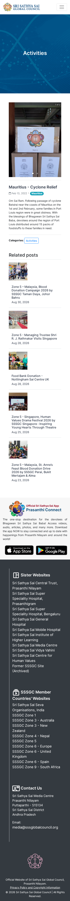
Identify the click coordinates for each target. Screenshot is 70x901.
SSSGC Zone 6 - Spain (30, 762)
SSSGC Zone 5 (24, 741)
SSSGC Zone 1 (24, 715)
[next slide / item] (58, 139)
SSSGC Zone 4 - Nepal (30, 736)
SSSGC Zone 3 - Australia (33, 720)
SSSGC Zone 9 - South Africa (36, 767)
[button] (33, 173)
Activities (31, 240)
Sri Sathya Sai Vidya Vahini (33, 650)
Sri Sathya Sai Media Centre (34, 645)
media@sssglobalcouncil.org (35, 827)
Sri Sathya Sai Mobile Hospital (36, 630)
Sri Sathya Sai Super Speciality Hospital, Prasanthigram (28, 598)
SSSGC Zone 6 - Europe (32, 746)
